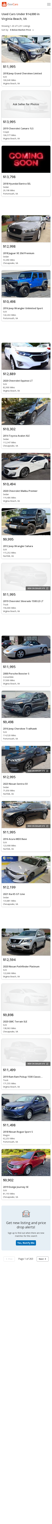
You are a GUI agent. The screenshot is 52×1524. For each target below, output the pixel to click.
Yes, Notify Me (26, 1242)
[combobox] (22, 30)
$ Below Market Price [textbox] (20, 30)
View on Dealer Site (36, 588)
